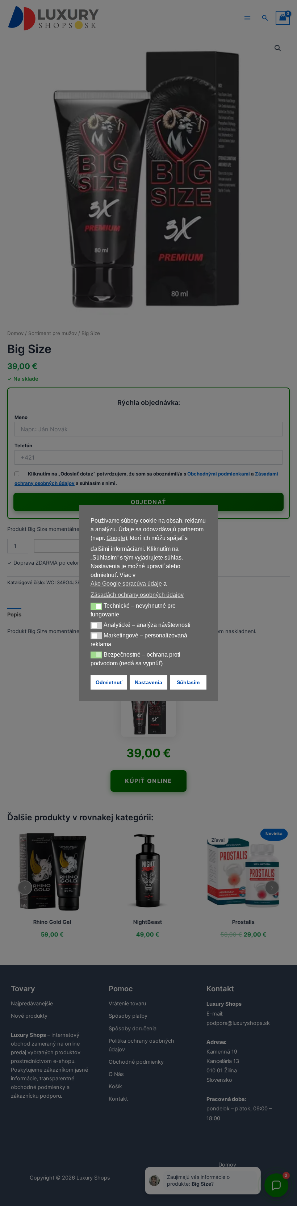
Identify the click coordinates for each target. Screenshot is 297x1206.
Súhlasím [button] (188, 682)
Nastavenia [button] (148, 682)
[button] (96, 606)
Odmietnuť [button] (109, 682)
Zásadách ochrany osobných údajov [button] (137, 595)
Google (115, 538)
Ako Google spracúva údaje (126, 584)
